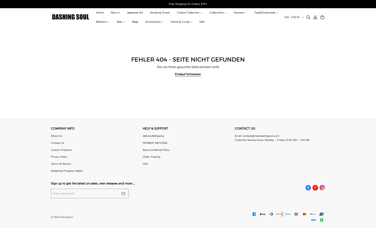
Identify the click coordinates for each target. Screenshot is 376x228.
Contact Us (57, 142)
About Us (56, 135)
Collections (217, 12)
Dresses (239, 12)
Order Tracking (151, 156)
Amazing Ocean (160, 12)
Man (119, 21)
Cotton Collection (188, 12)
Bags (135, 21)
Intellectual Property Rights (67, 170)
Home (100, 12)
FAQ (145, 163)
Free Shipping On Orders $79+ (188, 4)
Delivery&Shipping (153, 135)
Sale (201, 21)
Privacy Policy (59, 156)
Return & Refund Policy (156, 149)
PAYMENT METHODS (155, 142)
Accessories (153, 21)
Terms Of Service (61, 163)
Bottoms (101, 21)
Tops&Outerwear (264, 12)
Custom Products (61, 149)
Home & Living (180, 21)
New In (115, 12)
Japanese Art (135, 12)
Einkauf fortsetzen (188, 74)
